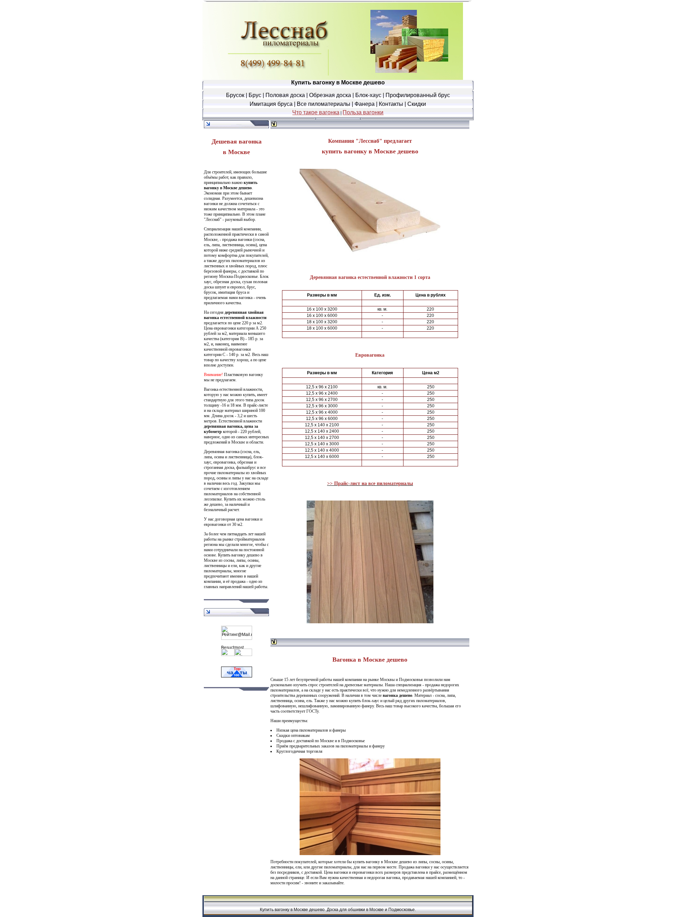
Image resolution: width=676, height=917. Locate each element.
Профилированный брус (418, 95)
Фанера (365, 104)
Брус (255, 95)
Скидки (416, 104)
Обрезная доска (330, 95)
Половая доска (285, 95)
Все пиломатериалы (323, 104)
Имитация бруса (271, 104)
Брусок (235, 95)
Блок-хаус (368, 95)
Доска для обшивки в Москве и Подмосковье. (371, 909)
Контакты (391, 104)
